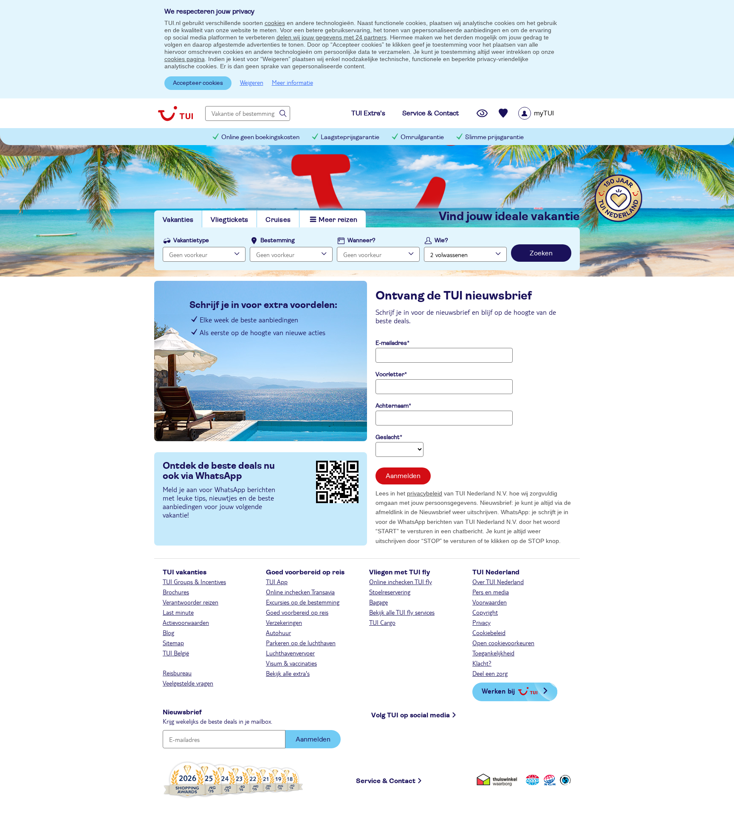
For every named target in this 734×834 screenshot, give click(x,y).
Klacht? (481, 663)
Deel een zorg (490, 673)
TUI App (277, 581)
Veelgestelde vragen (188, 683)
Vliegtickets (229, 219)
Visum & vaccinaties (291, 663)
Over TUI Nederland (498, 581)
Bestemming (277, 240)
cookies (275, 23)
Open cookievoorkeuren (503, 642)
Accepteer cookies (198, 83)
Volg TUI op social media (410, 715)
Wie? (441, 240)
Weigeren (251, 82)
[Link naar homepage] (175, 113)
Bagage (378, 602)
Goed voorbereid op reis (297, 612)
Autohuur (278, 632)
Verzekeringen (284, 622)
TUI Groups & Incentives (194, 581)
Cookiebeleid (488, 632)
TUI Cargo (382, 622)
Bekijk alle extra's (288, 673)
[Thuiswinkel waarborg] (498, 779)
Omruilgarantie (422, 137)
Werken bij (498, 690)
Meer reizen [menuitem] (338, 219)
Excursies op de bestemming (302, 602)
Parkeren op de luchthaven (301, 642)
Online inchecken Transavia (300, 592)
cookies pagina (184, 59)
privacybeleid (424, 493)
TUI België (176, 653)
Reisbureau (177, 673)
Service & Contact (385, 781)
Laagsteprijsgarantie (350, 137)
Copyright (485, 612)
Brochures (176, 592)
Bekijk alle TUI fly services (402, 612)
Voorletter (389, 375)
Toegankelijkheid (493, 653)
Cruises (278, 219)
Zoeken (541, 253)
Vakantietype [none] (191, 240)
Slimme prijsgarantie (494, 137)
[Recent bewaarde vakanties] (503, 113)
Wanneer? (361, 240)
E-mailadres (391, 343)
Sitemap (173, 642)
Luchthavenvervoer (290, 653)
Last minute (178, 612)
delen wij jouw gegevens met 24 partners (332, 37)
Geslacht (387, 437)
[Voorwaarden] (548, 779)
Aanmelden (403, 476)
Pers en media (490, 592)
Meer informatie (292, 82)
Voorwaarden (489, 602)
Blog (168, 632)
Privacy (481, 622)
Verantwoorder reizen (190, 602)
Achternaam (392, 406)
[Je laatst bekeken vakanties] (482, 113)
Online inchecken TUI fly (400, 581)
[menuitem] (547, 113)
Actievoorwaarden (186, 622)
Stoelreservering (389, 592)
